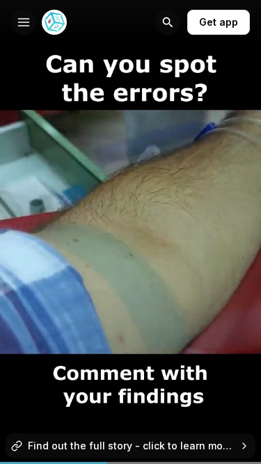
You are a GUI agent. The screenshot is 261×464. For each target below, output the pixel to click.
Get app (218, 22)
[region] (130, 463)
